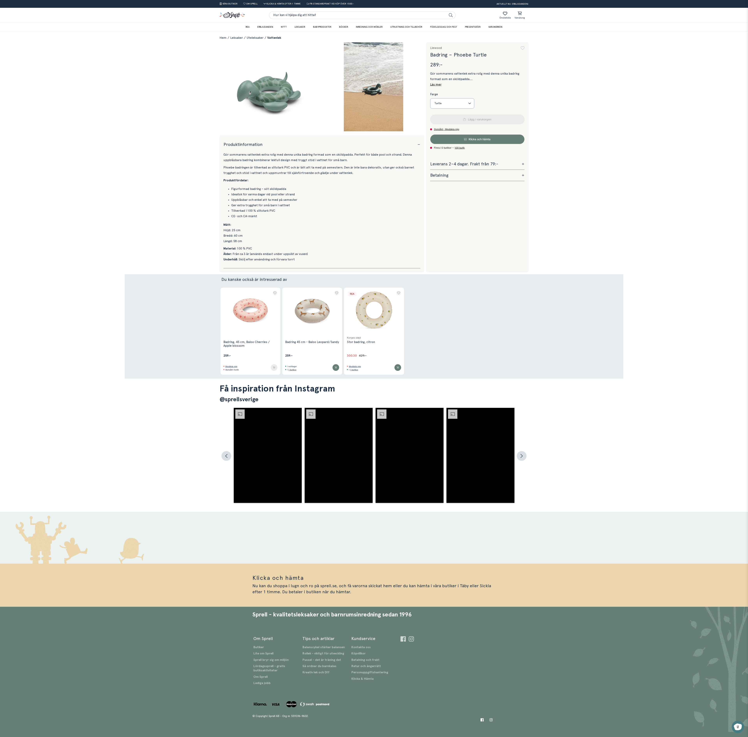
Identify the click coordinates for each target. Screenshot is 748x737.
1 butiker (292, 369)
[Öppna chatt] (738, 727)
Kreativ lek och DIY (316, 672)
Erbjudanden (265, 27)
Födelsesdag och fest (443, 27)
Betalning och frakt (365, 659)
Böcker (343, 27)
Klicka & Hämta (362, 678)
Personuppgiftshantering (369, 672)
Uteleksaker (255, 37)
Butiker (258, 647)
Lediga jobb (262, 683)
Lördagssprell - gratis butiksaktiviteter (269, 668)
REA (248, 27)
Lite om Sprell (263, 653)
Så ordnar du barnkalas (319, 666)
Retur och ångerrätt (366, 666)
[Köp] (274, 367)
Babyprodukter (322, 27)
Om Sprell (260, 676)
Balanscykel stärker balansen (324, 647)
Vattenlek (274, 37)
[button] (523, 48)
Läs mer (436, 84)
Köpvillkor (358, 653)
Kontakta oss (361, 647)
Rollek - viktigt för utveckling (323, 653)
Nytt (284, 27)
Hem (223, 37)
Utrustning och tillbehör (406, 27)
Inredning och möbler (369, 27)
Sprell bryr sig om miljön (271, 659)
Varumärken (495, 27)
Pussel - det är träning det (322, 659)
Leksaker (300, 27)
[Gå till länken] (403, 639)
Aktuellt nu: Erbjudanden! (512, 4)
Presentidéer (473, 27)
